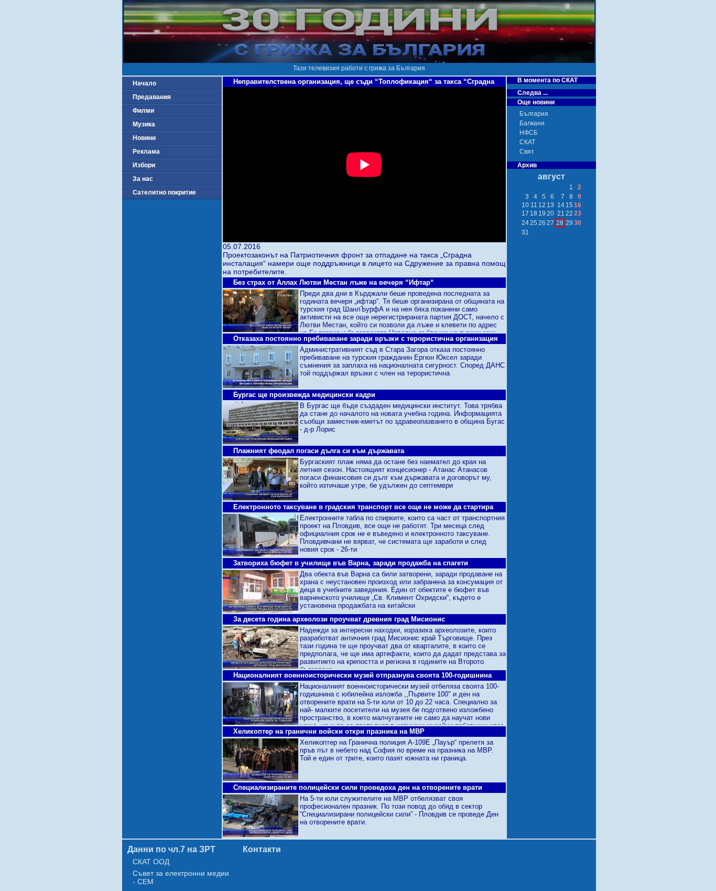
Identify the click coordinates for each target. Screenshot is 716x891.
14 (561, 205)
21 (561, 213)
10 (525, 205)
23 (577, 213)
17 (525, 213)
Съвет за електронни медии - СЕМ (181, 877)
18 (533, 213)
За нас (143, 179)
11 (533, 205)
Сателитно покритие (164, 192)
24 (525, 223)
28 (559, 223)
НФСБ (528, 132)
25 (533, 223)
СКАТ (527, 142)
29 (569, 223)
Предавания (152, 97)
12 (542, 205)
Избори (144, 165)
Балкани (532, 123)
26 (542, 223)
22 (569, 213)
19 (542, 213)
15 (569, 205)
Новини (144, 138)
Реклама (146, 151)
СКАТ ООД (151, 861)
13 (550, 205)
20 (550, 213)
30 (577, 223)
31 (525, 232)
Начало (144, 83)
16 (577, 205)
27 (550, 223)
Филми (143, 110)
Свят (526, 151)
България (533, 113)
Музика (144, 124)
